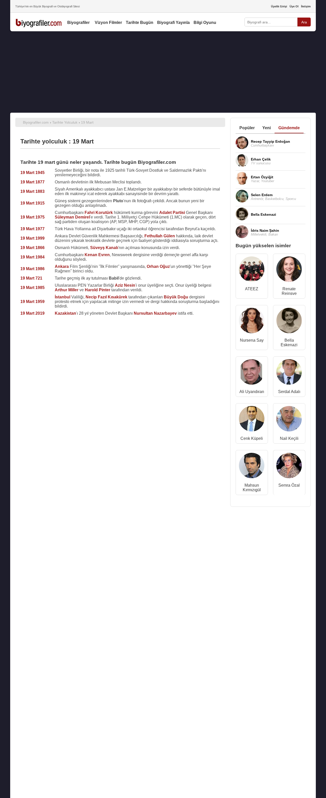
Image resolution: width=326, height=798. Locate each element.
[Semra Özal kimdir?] (289, 467)
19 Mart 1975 (32, 217)
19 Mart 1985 (32, 287)
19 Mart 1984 (32, 257)
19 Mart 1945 (32, 172)
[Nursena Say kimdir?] (251, 322)
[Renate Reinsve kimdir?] (289, 270)
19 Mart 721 (31, 278)
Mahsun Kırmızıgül (252, 487)
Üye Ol (294, 6)
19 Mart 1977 (32, 229)
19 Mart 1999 (32, 238)
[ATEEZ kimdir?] (251, 270)
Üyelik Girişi (279, 6)
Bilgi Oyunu (205, 22)
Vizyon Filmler (108, 22)
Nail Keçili (289, 438)
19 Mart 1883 (32, 191)
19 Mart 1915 (32, 203)
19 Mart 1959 (32, 301)
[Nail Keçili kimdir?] (289, 420)
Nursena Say (252, 340)
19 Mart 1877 (32, 182)
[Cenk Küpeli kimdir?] (251, 420)
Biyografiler (78, 22)
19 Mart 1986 (32, 269)
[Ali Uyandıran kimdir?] (251, 373)
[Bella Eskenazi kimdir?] (289, 322)
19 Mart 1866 (32, 247)
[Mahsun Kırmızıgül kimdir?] (251, 467)
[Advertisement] (163, 72)
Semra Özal (289, 485)
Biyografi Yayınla (173, 22)
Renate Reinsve (289, 291)
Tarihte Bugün (139, 22)
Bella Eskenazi (289, 342)
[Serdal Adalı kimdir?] (289, 373)
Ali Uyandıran (251, 391)
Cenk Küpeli (251, 438)
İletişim (306, 6)
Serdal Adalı (289, 391)
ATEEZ (251, 289)
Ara (304, 22)
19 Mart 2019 (32, 313)
